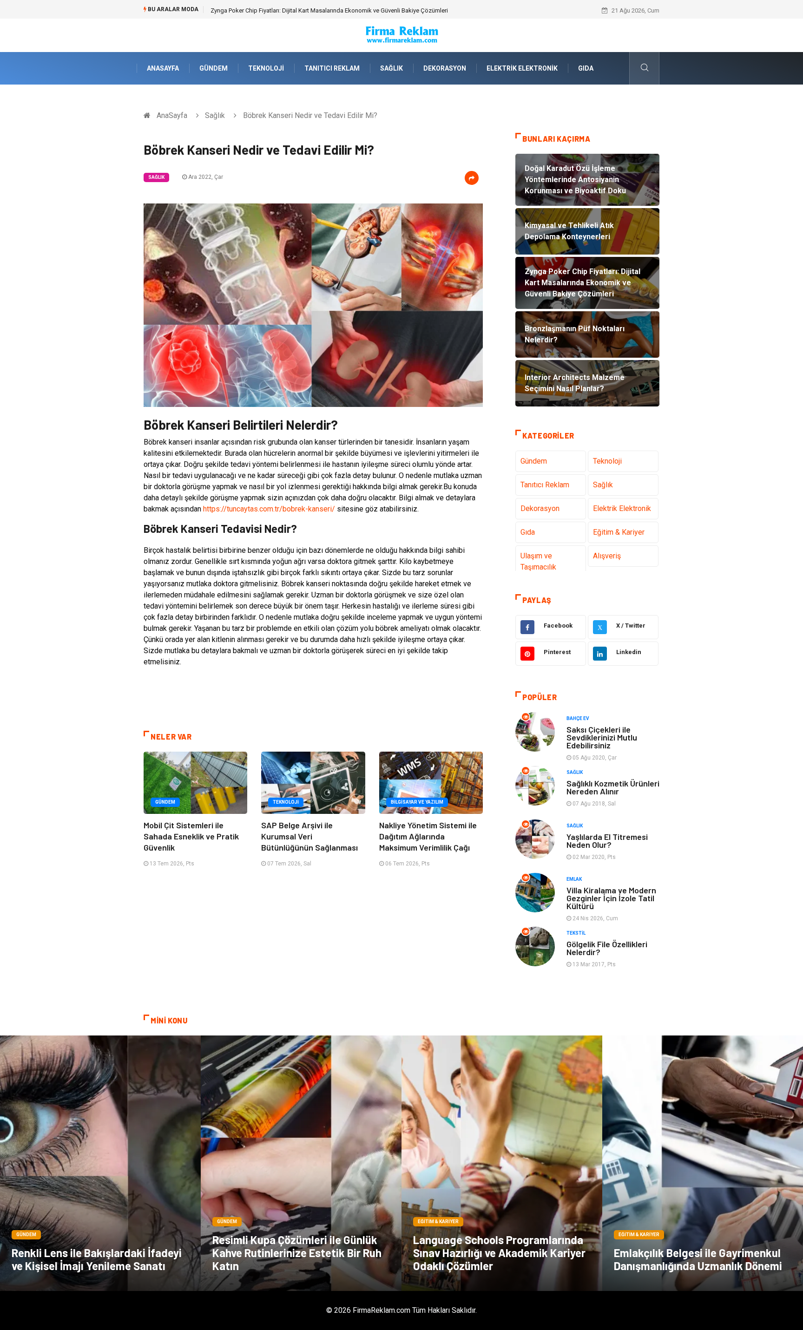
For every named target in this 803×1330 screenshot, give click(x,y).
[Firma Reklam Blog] (401, 34)
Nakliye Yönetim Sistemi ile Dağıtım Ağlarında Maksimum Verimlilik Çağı (428, 836)
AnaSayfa (163, 68)
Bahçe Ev (577, 718)
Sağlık (391, 68)
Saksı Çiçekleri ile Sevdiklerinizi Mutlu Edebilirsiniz (601, 737)
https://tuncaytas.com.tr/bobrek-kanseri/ (269, 508)
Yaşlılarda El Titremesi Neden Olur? (607, 841)
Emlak (574, 879)
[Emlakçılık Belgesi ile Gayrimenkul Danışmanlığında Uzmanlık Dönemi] (702, 1163)
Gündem (213, 68)
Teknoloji (266, 68)
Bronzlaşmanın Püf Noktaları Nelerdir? (261, 10)
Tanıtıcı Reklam (332, 68)
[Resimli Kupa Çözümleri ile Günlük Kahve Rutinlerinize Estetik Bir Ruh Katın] (301, 1163)
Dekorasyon (444, 68)
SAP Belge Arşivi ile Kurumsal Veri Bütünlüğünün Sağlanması (309, 836)
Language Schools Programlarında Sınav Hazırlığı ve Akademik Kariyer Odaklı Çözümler (499, 1252)
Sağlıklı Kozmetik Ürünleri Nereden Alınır (612, 787)
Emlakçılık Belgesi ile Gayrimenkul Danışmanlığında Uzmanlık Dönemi (698, 1259)
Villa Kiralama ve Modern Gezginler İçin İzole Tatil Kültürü (611, 898)
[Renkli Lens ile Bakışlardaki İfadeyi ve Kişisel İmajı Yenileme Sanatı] (100, 1163)
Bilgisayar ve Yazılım (417, 802)
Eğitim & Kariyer (619, 532)
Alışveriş (607, 555)
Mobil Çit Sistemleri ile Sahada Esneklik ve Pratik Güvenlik (191, 836)
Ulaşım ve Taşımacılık (538, 561)
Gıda (585, 68)
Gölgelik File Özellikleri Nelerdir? (606, 948)
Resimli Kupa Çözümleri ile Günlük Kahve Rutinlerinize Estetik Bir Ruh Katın (297, 1252)
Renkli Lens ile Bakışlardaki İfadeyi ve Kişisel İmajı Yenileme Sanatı (97, 1259)
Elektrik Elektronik (522, 68)
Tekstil (576, 933)
